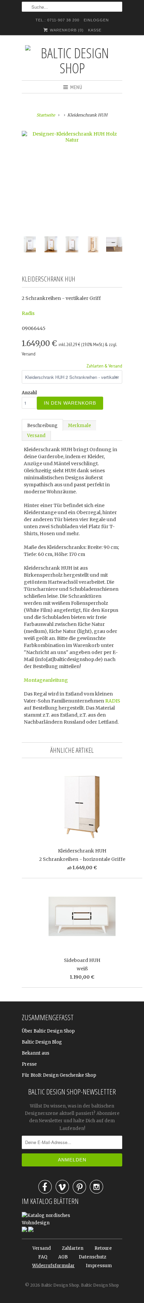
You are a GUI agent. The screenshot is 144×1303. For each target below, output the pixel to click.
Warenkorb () (66, 30)
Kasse (94, 30)
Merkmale (79, 425)
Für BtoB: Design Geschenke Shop (59, 1075)
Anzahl (29, 393)
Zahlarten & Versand (104, 366)
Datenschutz (92, 1257)
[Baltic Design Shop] (72, 60)
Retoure (103, 1248)
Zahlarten (72, 1248)
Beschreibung (42, 425)
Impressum (99, 1266)
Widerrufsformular (53, 1266)
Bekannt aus (35, 1053)
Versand (36, 435)
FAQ (42, 1257)
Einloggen (96, 20)
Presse (29, 1064)
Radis (28, 313)
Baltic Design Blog (42, 1042)
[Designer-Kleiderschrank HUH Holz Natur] (72, 137)
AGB (63, 1257)
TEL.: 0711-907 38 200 (57, 20)
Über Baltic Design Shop (48, 1031)
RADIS (112, 701)
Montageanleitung (46, 680)
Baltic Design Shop (60, 1285)
